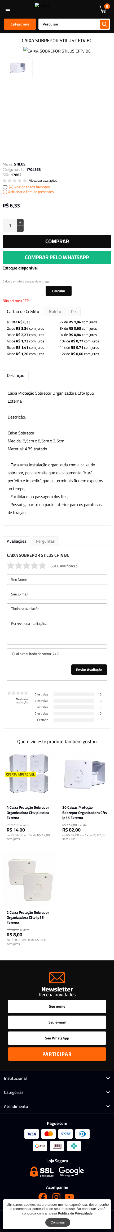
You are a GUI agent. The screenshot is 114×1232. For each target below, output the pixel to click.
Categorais (20, 24)
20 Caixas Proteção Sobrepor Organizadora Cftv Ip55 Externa (84, 812)
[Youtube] (69, 1197)
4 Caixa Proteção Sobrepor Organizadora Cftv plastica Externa (28, 812)
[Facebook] (43, 1197)
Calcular (58, 291)
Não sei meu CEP (16, 301)
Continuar (58, 1222)
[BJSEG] (42, 9)
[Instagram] (56, 1197)
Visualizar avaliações (43, 180)
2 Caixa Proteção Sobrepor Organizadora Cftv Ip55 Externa (28, 917)
